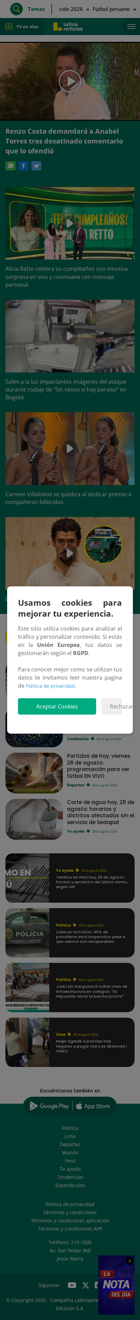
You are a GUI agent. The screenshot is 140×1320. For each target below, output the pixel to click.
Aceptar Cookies (57, 706)
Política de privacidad (50, 686)
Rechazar (116, 706)
